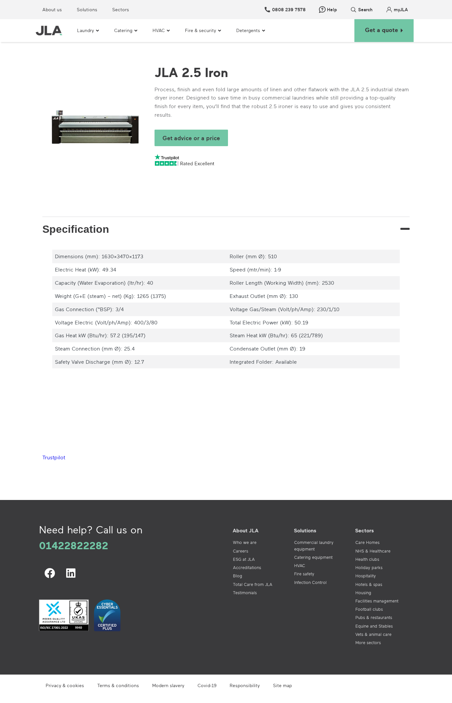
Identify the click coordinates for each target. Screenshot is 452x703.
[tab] (226, 229)
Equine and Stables (374, 626)
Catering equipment (313, 557)
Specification (75, 229)
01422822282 (73, 545)
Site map (282, 685)
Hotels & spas (368, 584)
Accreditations (247, 567)
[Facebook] (49, 573)
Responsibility (245, 685)
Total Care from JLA (252, 584)
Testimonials (245, 592)
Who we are (244, 542)
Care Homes (367, 542)
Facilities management (376, 600)
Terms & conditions (118, 685)
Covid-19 (207, 685)
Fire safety (304, 573)
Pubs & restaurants (373, 617)
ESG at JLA (244, 559)
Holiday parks (369, 567)
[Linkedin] (70, 573)
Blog (237, 575)
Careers (240, 551)
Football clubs (369, 609)
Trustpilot (53, 457)
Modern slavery (168, 685)
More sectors (368, 642)
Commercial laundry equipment (314, 545)
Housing (363, 592)
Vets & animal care (373, 634)
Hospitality (365, 575)
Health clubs (367, 559)
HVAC (299, 565)
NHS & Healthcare (372, 551)
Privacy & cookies (65, 685)
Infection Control (310, 582)
